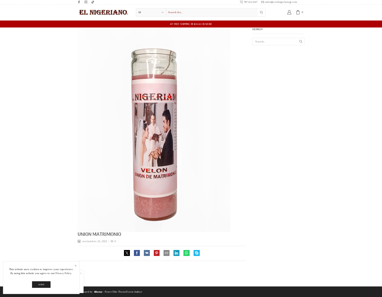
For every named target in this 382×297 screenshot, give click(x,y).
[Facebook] (79, 2)
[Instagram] (86, 2)
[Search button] (261, 12)
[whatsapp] (186, 253)
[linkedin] (176, 253)
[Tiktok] (92, 2)
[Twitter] (128, 253)
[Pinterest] (157, 253)
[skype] (196, 253)
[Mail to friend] (167, 253)
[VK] (147, 253)
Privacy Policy (63, 273)
